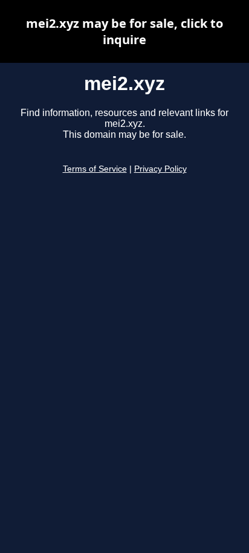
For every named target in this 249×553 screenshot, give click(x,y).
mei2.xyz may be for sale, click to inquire (124, 31)
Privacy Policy (160, 168)
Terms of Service (95, 168)
